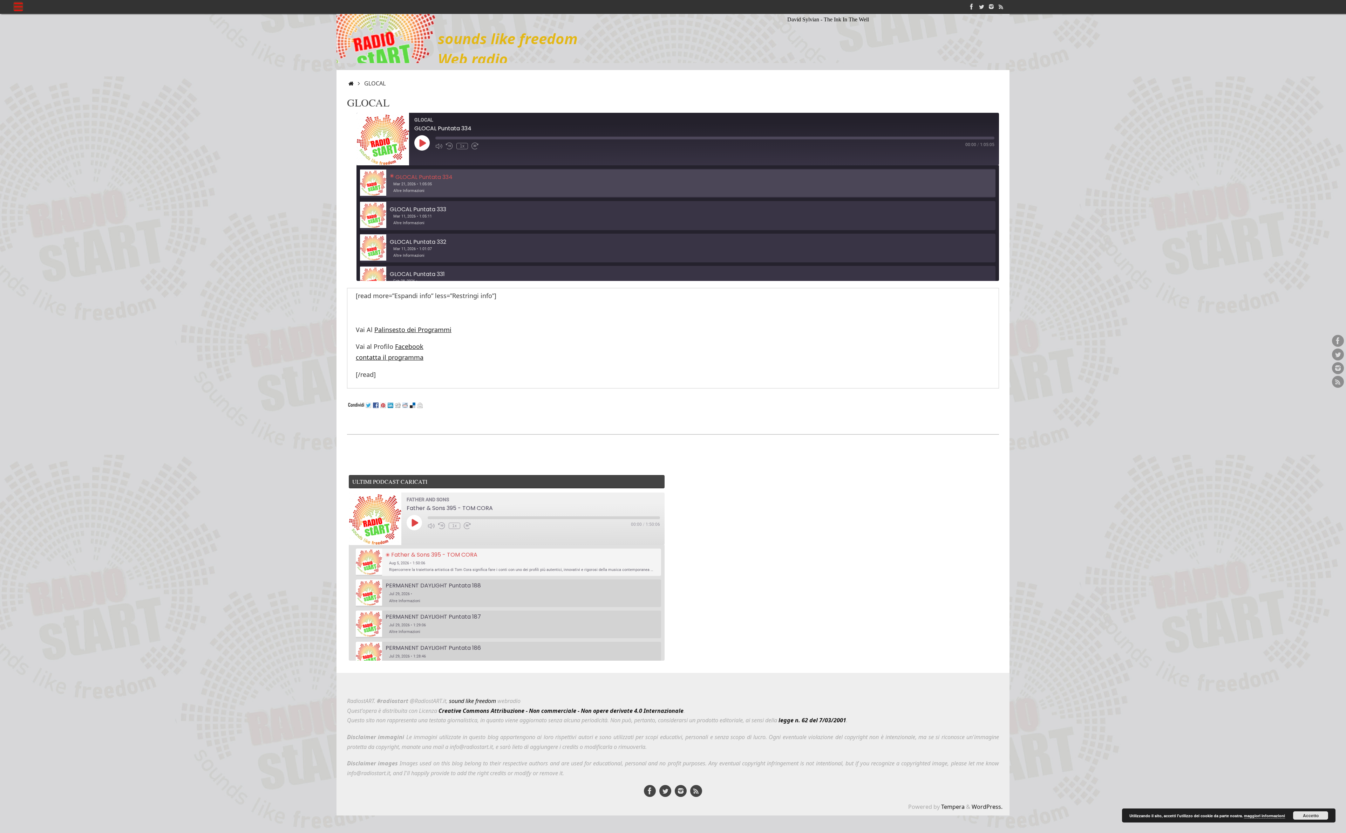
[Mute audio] (438, 146)
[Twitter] (981, 7)
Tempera (953, 807)
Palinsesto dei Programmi (412, 329)
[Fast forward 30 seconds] (474, 146)
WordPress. (987, 807)
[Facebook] (972, 7)
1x (462, 146)
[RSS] (1001, 7)
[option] (677, 183)
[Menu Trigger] (18, 7)
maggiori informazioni (1264, 815)
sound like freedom (472, 701)
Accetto (1311, 815)
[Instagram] (991, 7)
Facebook (409, 346)
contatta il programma (389, 357)
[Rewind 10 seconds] (449, 146)
